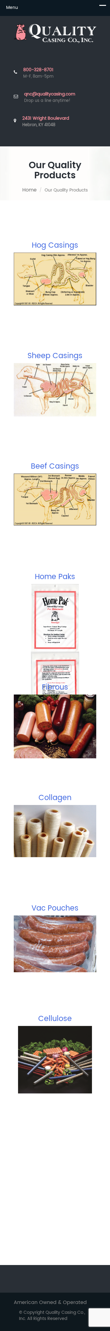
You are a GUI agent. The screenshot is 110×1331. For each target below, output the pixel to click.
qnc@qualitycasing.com (49, 94)
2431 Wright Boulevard (45, 121)
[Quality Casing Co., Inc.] (55, 33)
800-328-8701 (38, 70)
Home (29, 190)
